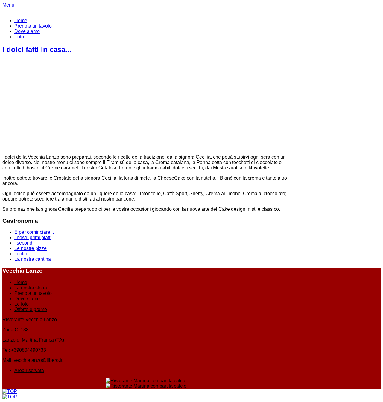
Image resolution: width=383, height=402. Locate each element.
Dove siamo (27, 31)
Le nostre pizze (30, 248)
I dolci (20, 253)
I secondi (24, 242)
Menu (8, 4)
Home (20, 20)
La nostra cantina (32, 259)
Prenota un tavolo (33, 25)
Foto (19, 36)
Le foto (21, 304)
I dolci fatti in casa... (37, 49)
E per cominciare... (34, 232)
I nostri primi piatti (32, 237)
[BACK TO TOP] (9, 391)
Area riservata (29, 370)
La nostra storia (30, 287)
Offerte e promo (30, 309)
